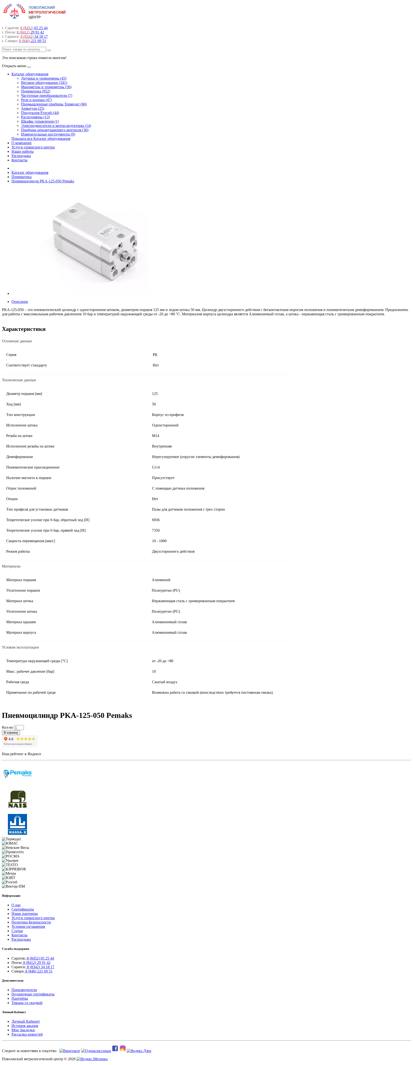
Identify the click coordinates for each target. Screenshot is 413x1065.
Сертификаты (22, 909)
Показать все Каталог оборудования (40, 139)
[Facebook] (115, 1051)
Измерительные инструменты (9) (48, 134)
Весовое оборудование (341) (44, 83)
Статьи (17, 931)
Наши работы (22, 151)
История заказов (24, 1026)
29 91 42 (30, 32)
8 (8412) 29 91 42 (36, 963)
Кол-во (7, 727)
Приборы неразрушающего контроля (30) (54, 130)
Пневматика (21, 177)
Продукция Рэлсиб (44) (40, 113)
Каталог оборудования (29, 74)
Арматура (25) (32, 108)
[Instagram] (123, 1051)
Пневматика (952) (35, 91)
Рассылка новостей (27, 1034)
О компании (21, 143)
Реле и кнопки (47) (36, 100)
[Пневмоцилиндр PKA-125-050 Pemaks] (95, 293)
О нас (16, 905)
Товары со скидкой (27, 1003)
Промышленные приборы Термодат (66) (54, 104)
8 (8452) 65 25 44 (40, 958)
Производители (24, 990)
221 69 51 (32, 41)
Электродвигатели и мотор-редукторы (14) (56, 126)
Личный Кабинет (25, 1021)
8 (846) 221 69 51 (38, 971)
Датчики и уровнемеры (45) (43, 78)
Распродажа (21, 156)
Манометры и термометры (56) (46, 87)
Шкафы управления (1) (40, 121)
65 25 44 (34, 28)
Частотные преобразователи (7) (46, 95)
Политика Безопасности (31, 922)
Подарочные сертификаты (32, 994)
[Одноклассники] (95, 1051)
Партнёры (19, 998)
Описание (19, 302)
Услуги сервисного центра (33, 147)
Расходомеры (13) (35, 117)
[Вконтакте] (69, 1051)
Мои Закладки (23, 1030)
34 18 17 (34, 36)
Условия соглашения (28, 926)
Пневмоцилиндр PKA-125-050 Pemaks (42, 181)
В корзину (11, 732)
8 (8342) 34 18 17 (40, 967)
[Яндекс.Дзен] (139, 1051)
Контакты (19, 160)
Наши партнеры (24, 914)
